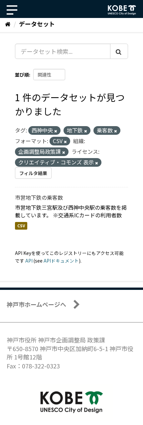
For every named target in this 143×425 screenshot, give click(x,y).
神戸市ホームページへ (36, 304)
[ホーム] (8, 23)
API (29, 260)
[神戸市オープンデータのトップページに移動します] (122, 10)
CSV (21, 226)
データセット (37, 23)
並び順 (22, 74)
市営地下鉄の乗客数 (39, 197)
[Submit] (119, 51)
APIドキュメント (61, 260)
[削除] (55, 130)
